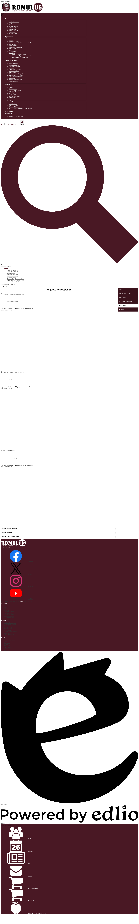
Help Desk (6, 650)
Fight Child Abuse (13, 105)
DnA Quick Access (9, 617)
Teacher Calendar (13, 33)
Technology (12, 53)
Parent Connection (13, 63)
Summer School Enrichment (16, 116)
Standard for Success (9, 648)
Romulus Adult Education (13, 281)
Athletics (11, 40)
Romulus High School (12, 270)
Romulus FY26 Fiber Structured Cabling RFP (14, 372)
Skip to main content (6, 1)
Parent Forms (12, 78)
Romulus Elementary (12, 276)
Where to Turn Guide (14, 96)
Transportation (12, 48)
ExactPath (6, 610)
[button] (7, 19)
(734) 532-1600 (28, 601)
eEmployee (7, 643)
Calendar (30, 851)
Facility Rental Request (10, 624)
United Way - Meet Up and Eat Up (37, 913)
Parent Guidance (13, 104)
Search (2, 124)
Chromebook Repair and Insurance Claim (22, 56)
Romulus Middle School (13, 271)
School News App (13, 30)
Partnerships (12, 97)
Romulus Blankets (33, 888)
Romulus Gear (12, 27)
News (10, 24)
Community (4, 284)
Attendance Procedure (14, 66)
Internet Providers (8, 627)
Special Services (13, 50)
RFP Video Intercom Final (9, 450)
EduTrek (6, 608)
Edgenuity (6, 607)
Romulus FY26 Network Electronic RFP (13, 294)
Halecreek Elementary (12, 274)
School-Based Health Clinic (16, 75)
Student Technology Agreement (20, 57)
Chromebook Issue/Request (16, 73)
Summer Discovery (14, 81)
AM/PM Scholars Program (15, 76)
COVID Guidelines (9, 634)
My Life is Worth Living (15, 107)
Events (10, 23)
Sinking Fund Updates (14, 91)
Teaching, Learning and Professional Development (21, 42)
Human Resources (13, 45)
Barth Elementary (11, 273)
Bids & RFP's (12, 94)
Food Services (12, 44)
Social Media (12, 93)
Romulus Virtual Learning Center (15, 280)
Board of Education (14, 22)
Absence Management (9, 640)
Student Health (12, 72)
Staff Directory (12, 32)
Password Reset (8, 613)
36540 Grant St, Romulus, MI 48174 (10, 601)
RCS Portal (7, 646)
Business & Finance (14, 41)
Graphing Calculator (9, 611)
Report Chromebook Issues (19, 54)
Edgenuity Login (8, 641)
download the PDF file (6, 310)
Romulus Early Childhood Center (15, 279)
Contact (30, 876)
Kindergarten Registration (15, 69)
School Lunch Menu (14, 71)
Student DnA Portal (9, 616)
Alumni (11, 87)
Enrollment (11, 68)
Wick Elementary (11, 277)
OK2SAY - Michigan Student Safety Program (20, 108)
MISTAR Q (7, 644)
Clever (5, 606)
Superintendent (12, 29)
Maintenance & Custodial (15, 47)
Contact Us (7, 633)
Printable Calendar (13, 26)
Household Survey (8, 626)
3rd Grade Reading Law (10, 623)
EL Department (12, 51)
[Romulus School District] (22, 12)
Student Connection (14, 65)
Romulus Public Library (15, 90)
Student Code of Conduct (15, 79)
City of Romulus (13, 89)
